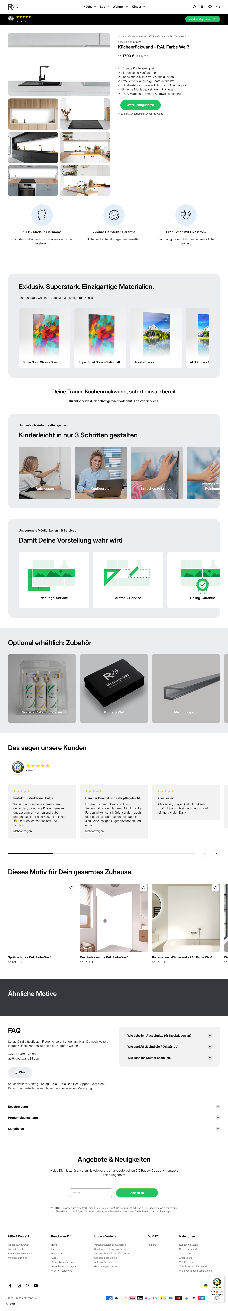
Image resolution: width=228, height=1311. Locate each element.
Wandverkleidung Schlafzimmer (196, 1270)
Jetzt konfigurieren (140, 105)
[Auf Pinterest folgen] (27, 1285)
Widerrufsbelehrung (61, 1270)
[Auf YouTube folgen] (36, 1285)
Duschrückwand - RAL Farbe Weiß (104, 957)
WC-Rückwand (187, 1262)
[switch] (217, 1298)
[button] (42, 831)
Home (121, 36)
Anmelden (137, 1192)
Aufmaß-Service (103, 1262)
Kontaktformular (16, 1249)
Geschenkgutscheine (105, 1266)
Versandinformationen (62, 1262)
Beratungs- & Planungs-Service (111, 1249)
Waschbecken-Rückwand (193, 1266)
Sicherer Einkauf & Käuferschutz (111, 1253)
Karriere (152, 1244)
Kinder (136, 6)
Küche (87, 6)
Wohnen (119, 6)
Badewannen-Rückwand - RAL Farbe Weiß (182, 957)
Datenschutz (58, 1253)
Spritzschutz (186, 1253)
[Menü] (223, 1278)
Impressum (57, 1249)
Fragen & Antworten (18, 1244)
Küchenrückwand (137, 36)
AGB (53, 1257)
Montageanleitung (17, 1257)
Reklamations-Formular (20, 1253)
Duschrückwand (188, 1249)
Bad (102, 6)
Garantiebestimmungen (63, 1266)
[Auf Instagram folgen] (19, 1285)
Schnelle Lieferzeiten (105, 1257)
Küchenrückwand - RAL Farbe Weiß (167, 36)
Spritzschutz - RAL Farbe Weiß (29, 957)
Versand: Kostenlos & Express (110, 1244)
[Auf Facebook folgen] (10, 1285)
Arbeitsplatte (185, 1257)
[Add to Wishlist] (71, 887)
